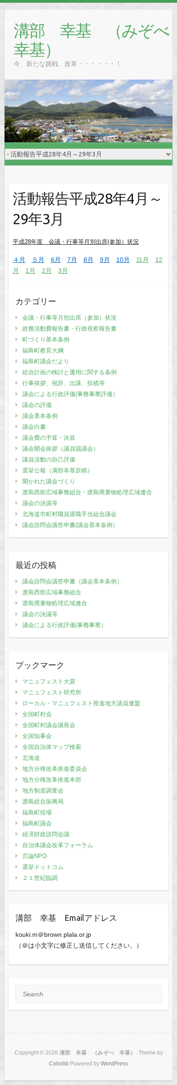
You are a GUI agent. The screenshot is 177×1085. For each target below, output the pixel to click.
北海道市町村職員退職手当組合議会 (69, 514)
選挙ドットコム (43, 867)
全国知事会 (37, 736)
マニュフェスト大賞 (48, 681)
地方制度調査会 (43, 790)
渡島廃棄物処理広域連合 (54, 603)
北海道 (31, 757)
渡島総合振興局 (43, 801)
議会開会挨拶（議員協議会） (60, 448)
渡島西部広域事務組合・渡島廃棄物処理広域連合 (87, 492)
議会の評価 (37, 405)
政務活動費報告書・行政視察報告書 (69, 328)
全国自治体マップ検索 (51, 746)
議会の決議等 (40, 503)
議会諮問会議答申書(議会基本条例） (70, 525)
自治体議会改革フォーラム (57, 845)
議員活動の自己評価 (48, 459)
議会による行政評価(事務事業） (64, 625)
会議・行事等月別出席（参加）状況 (69, 317)
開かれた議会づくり (48, 481)
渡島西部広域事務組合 (51, 592)
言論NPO (34, 856)
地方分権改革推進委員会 (54, 768)
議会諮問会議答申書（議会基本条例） (72, 581)
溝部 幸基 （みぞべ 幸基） (93, 40)
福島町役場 (37, 812)
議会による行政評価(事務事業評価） (70, 394)
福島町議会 (37, 823)
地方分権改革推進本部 (51, 779)
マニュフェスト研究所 (51, 692)
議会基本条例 (40, 415)
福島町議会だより (45, 361)
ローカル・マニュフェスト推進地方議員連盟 (81, 703)
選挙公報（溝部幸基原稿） (57, 470)
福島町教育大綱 (43, 350)
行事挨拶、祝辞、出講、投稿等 (63, 383)
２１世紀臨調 (40, 877)
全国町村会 (37, 714)
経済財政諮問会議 (45, 834)
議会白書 (34, 426)
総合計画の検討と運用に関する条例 (69, 372)
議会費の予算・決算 (48, 437)
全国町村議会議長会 (48, 725)
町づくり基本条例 (45, 339)
